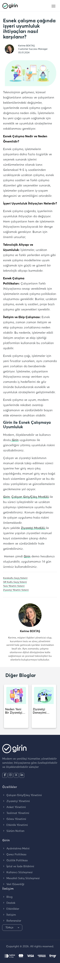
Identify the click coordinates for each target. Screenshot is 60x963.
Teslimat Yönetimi (17, 813)
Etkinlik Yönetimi (17, 825)
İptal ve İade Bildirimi (20, 866)
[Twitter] (16, 775)
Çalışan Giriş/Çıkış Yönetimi (24, 795)
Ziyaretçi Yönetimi (18, 801)
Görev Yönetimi (16, 819)
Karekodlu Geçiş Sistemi (15, 578)
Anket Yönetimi (16, 807)
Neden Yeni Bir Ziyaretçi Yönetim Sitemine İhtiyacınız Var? (13, 711)
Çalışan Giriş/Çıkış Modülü (30, 496)
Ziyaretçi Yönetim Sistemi (16, 590)
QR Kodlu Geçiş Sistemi (15, 582)
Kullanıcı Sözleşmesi (19, 872)
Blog (9, 897)
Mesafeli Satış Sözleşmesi (23, 878)
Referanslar (13, 920)
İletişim (11, 915)
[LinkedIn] (21, 775)
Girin (15, 440)
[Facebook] (4, 775)
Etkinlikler (12, 909)
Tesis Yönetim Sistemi (14, 586)
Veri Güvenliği (15, 884)
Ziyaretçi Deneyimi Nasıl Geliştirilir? (40, 711)
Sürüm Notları (15, 831)
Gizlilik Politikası (17, 860)
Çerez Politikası (16, 854)
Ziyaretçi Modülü (33, 528)
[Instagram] (10, 775)
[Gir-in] (10, 5)
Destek (10, 903)
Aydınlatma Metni (18, 848)
